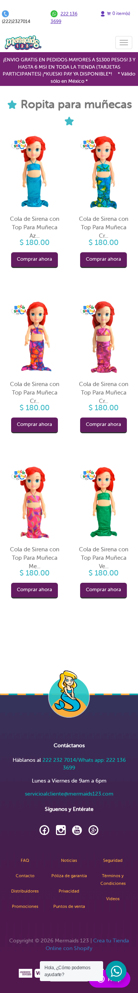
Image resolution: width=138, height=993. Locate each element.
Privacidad (69, 891)
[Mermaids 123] (23, 42)
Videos (113, 898)
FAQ (25, 860)
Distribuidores (25, 891)
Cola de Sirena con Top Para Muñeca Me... (34, 558)
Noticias (69, 860)
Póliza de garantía (69, 875)
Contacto (25, 875)
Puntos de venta (69, 906)
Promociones (25, 906)
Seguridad (113, 860)
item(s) (121, 13)
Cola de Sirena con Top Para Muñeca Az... (34, 227)
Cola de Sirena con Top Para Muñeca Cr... (103, 227)
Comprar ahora (34, 259)
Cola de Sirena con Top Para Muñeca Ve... (103, 558)
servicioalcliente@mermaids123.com (69, 794)
